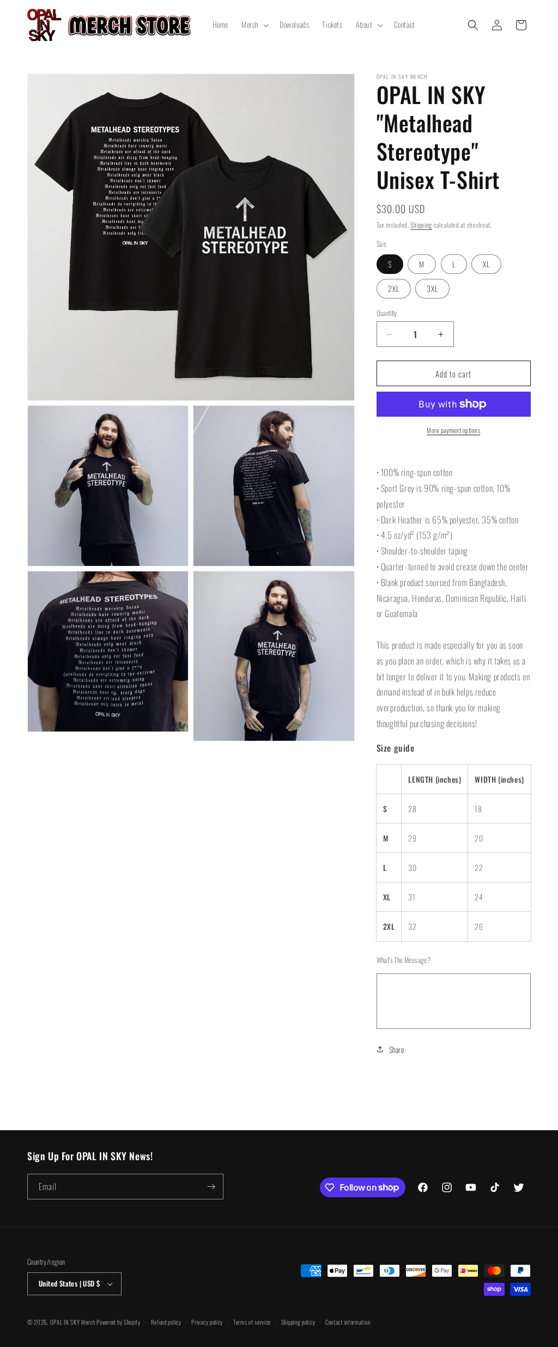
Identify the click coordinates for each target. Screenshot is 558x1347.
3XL (432, 288)
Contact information (347, 1322)
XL (486, 264)
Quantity (387, 313)
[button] (254, 24)
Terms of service (252, 1322)
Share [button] (396, 1049)
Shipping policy (298, 1322)
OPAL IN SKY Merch (72, 1322)
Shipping (421, 224)
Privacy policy (207, 1322)
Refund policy (166, 1322)
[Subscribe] (211, 1186)
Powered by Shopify (118, 1322)
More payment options (453, 430)
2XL (393, 288)
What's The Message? (404, 960)
